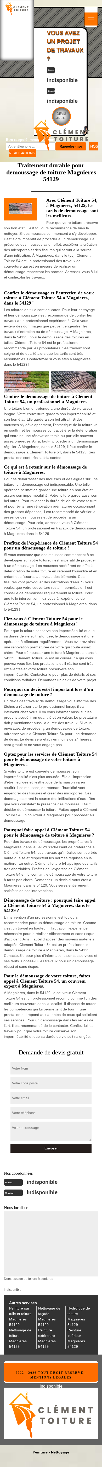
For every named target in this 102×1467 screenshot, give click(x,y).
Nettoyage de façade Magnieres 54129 (49, 1316)
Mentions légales (51, 1377)
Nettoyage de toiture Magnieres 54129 (20, 1338)
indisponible (42, 1182)
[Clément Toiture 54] (17, 8)
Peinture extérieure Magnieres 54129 (47, 1338)
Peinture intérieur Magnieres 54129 (76, 1338)
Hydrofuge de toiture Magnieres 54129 (78, 1316)
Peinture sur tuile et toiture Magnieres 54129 (20, 1316)
